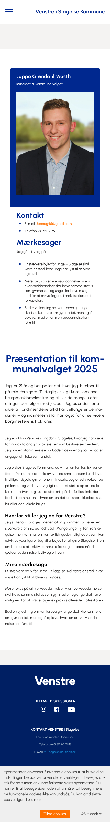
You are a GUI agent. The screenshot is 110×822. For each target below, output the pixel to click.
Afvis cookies (91, 814)
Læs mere (34, 799)
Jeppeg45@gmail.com (54, 224)
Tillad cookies (54, 814)
